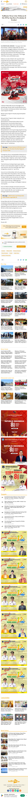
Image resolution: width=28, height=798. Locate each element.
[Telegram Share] (23, 25)
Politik (11, 253)
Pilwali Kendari (5, 253)
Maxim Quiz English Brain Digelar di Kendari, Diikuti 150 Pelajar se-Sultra (20, 288)
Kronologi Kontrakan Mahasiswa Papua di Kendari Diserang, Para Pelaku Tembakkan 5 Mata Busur (15, 497)
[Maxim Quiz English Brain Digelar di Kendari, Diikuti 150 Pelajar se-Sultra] (21, 282)
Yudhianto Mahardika (6, 255)
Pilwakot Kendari (16, 250)
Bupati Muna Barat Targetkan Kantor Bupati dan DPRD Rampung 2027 (17, 740)
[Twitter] (11, 791)
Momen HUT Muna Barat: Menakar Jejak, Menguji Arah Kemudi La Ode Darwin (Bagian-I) (7, 710)
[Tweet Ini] (21, 25)
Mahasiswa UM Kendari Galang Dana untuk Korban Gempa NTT (20, 274)
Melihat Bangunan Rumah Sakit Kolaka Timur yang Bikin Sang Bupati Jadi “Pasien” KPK (6, 723)
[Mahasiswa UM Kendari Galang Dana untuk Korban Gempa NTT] (21, 268)
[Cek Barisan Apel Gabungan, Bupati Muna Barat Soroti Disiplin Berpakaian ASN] (4, 735)
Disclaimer (9, 786)
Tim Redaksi (9, 784)
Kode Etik (15, 784)
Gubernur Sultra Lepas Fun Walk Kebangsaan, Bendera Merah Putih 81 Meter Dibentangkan (6, 314)
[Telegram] (18, 791)
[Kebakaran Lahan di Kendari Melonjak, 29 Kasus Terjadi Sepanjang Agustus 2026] (7, 295)
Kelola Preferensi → (21, 246)
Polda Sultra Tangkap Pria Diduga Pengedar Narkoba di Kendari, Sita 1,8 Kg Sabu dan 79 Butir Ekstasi (21, 341)
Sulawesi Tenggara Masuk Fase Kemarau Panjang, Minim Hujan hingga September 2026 (15, 526)
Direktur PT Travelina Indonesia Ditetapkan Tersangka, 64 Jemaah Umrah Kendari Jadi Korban (21, 328)
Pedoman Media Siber (16, 786)
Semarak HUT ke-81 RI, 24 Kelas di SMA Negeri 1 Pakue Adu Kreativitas (15, 517)
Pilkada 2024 (9, 250)
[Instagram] (13, 791)
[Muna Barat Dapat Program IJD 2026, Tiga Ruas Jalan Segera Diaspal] (4, 747)
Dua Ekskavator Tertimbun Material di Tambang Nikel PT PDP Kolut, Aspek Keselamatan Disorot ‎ (15, 513)
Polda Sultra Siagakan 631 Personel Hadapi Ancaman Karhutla (20, 314)
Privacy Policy (21, 784)
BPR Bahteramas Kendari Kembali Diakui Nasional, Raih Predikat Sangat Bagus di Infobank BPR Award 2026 (7, 367)
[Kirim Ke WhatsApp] (26, 25)
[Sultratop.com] (6, 1)
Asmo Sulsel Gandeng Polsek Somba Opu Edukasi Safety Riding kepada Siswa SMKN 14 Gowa (17, 764)
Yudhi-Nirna (16, 253)
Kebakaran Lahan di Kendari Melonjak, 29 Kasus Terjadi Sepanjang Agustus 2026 (7, 301)
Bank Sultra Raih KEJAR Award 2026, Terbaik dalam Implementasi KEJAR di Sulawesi (16, 758)
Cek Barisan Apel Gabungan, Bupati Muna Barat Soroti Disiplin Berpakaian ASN (17, 734)
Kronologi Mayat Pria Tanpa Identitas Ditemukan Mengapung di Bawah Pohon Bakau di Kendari (6, 288)
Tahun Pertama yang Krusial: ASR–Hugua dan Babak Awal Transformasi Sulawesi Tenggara (21, 710)
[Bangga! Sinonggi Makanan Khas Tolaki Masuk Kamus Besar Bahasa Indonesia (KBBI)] (7, 396)
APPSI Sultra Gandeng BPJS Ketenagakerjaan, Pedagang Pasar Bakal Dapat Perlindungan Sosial (20, 371)
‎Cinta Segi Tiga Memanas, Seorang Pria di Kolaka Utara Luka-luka (15, 522)
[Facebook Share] (18, 25)
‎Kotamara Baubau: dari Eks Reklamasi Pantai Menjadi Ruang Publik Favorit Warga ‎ (17, 769)
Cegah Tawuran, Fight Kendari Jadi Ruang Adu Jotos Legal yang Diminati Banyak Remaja (7, 341)
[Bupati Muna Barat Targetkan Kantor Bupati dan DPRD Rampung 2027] (4, 741)
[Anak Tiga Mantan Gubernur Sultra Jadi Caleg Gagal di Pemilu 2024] (21, 717)
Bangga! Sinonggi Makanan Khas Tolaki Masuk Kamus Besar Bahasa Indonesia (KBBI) (6, 357)
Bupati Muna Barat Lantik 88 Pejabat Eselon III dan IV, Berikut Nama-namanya (17, 751)
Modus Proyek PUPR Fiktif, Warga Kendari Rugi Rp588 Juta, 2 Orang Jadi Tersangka (7, 328)
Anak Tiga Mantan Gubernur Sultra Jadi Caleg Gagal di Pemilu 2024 (21, 723)
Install (22, 795)
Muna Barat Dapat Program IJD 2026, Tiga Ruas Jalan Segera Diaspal (17, 746)
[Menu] (2, 1)
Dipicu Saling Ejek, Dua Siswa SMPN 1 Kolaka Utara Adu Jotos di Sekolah (15, 502)
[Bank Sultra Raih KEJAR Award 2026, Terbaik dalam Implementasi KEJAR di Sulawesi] (4, 758)
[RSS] (20, 791)
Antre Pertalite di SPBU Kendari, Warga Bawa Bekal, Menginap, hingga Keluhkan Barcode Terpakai (7, 275)
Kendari (3, 250)
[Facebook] (8, 791)
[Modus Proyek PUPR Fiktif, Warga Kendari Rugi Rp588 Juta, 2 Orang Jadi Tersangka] (7, 322)
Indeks (5, 784)
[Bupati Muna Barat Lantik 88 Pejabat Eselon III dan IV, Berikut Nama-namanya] (4, 752)
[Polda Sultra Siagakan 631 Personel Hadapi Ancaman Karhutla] (21, 308)
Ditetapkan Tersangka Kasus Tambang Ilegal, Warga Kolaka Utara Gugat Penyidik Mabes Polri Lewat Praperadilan (15, 507)
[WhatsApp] (15, 791)
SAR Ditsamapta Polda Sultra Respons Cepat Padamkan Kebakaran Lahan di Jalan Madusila (21, 301)
